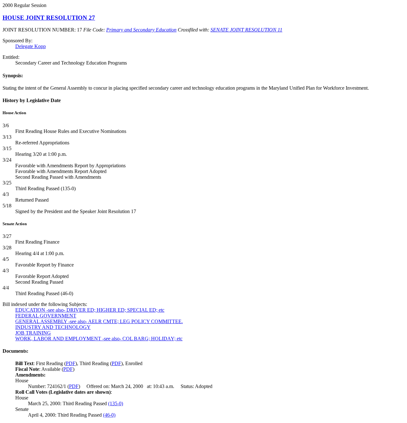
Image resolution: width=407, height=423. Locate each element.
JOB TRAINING (33, 333)
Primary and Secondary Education (141, 29)
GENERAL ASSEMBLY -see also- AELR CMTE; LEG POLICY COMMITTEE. (99, 321)
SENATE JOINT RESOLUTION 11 (246, 29)
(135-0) (115, 403)
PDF (70, 363)
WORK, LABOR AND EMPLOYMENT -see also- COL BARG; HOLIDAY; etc (99, 338)
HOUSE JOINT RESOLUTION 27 (49, 17)
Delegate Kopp (30, 46)
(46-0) (109, 415)
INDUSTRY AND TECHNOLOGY (53, 327)
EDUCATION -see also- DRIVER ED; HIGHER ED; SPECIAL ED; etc (89, 310)
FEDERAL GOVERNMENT (45, 315)
